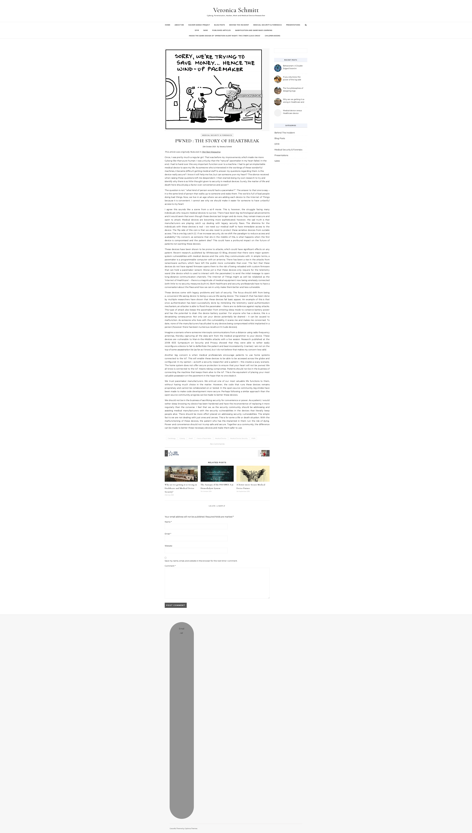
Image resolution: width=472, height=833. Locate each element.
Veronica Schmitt (236, 10)
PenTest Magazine (211, 152)
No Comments (217, 444)
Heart (191, 438)
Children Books (272, 36)
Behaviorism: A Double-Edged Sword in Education (293, 67)
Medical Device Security (239, 438)
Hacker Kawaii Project (199, 25)
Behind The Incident (239, 25)
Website (168, 546)
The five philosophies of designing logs (293, 89)
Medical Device (220, 438)
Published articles (221, 30)
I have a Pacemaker (204, 438)
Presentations (293, 25)
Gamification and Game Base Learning (253, 30)
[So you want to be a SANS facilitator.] (170, 453)
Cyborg (182, 438)
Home (167, 25)
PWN (253, 438)
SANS (205, 30)
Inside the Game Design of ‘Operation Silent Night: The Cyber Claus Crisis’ (224, 36)
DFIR (197, 30)
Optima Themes (191, 828)
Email (168, 534)
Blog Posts (219, 25)
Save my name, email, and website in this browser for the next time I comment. (201, 561)
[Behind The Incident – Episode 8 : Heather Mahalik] (264, 453)
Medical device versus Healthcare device (292, 111)
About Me (179, 25)
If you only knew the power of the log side (292, 78)
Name (168, 522)
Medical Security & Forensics (267, 25)
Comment (170, 566)
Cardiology (172, 438)
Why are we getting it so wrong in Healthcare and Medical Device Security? (181, 488)
